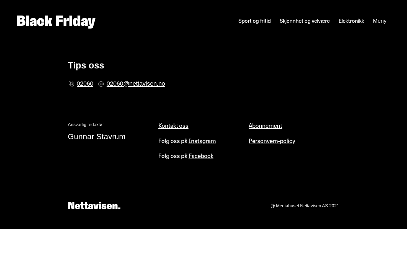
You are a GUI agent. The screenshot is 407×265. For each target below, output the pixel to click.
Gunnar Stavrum (96, 136)
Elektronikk (351, 20)
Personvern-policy (272, 141)
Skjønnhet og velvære (305, 20)
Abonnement (265, 125)
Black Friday (56, 20)
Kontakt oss (173, 125)
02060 (85, 83)
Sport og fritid (254, 20)
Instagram (202, 141)
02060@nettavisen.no (136, 83)
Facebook (201, 156)
